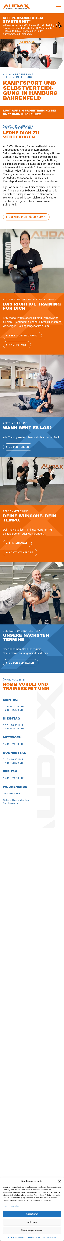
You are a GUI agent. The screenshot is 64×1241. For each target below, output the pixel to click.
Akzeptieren (32, 1214)
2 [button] (56, 66)
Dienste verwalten (11, 1206)
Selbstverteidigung (23, 335)
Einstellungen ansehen (32, 1230)
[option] (32, 53)
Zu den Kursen (19, 447)
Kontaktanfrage (21, 552)
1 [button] (53, 66)
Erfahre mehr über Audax (27, 217)
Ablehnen (32, 1222)
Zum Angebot (18, 543)
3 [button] (59, 66)
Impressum (51, 1237)
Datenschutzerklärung (17, 1237)
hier (37, 114)
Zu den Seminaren (21, 662)
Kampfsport (17, 344)
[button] (59, 1181)
